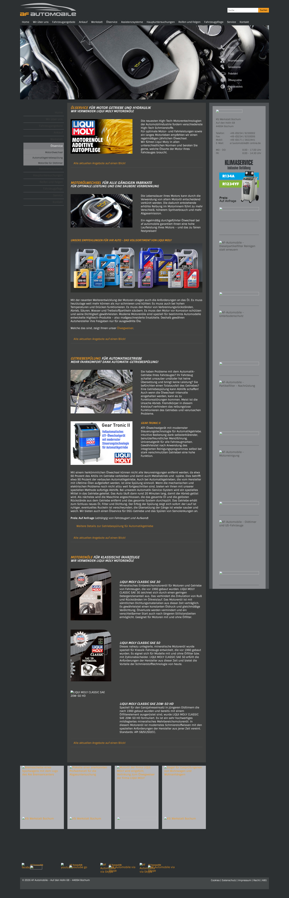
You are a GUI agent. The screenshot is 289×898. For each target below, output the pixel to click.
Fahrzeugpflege (213, 22)
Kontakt (244, 22)
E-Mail (231, 54)
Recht (256, 880)
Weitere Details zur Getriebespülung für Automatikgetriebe (114, 526)
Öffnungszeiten (235, 80)
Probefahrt (233, 73)
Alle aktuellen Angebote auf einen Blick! (100, 163)
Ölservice (111, 22)
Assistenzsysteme (132, 22)
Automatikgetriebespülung (47, 157)
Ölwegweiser (125, 328)
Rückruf (231, 47)
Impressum (244, 880)
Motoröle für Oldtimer (50, 163)
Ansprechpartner (236, 60)
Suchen (263, 10)
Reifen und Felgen (189, 22)
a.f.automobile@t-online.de (245, 143)
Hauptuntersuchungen (161, 22)
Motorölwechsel (54, 152)
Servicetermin (234, 67)
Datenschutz (229, 880)
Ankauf (83, 22)
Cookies (215, 880)
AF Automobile (36, 865)
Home (25, 22)
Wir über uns (41, 22)
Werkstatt (97, 22)
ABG (264, 880)
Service (231, 22)
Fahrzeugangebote (63, 22)
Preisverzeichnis (235, 86)
